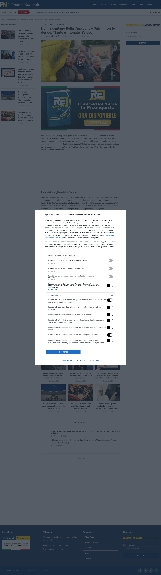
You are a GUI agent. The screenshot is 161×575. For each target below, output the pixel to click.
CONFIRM (63, 352)
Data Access (80, 360)
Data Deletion (67, 360)
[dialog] (80, 287)
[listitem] (80, 255)
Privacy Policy (94, 360)
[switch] (110, 260)
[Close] (121, 215)
